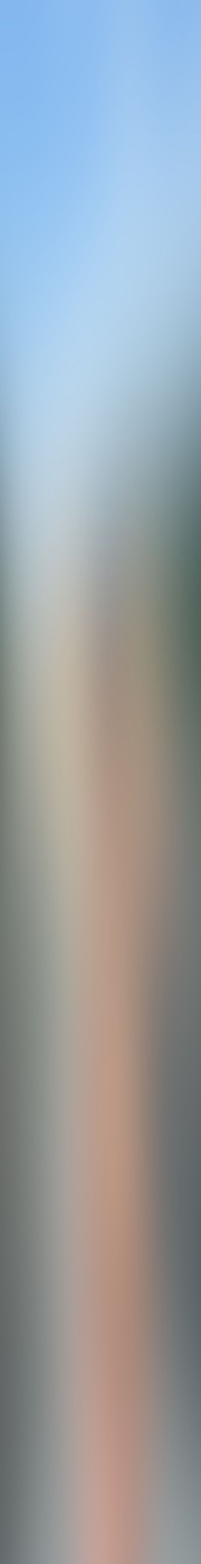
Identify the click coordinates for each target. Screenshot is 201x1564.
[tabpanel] (100, 1113)
